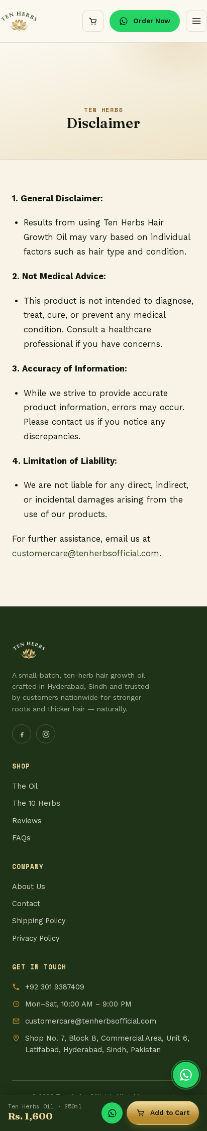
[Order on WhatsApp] (186, 1075)
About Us (28, 887)
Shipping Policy (38, 921)
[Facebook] (21, 733)
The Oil (25, 786)
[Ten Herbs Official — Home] (19, 21)
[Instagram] (45, 733)
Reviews (27, 821)
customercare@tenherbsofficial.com (90, 1021)
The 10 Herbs (36, 803)
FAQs (21, 838)
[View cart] (93, 21)
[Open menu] (196, 21)
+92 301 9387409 (54, 987)
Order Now (151, 21)
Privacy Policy (35, 938)
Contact (26, 904)
